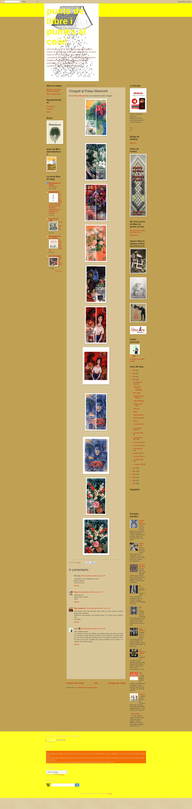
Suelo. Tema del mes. (60, 225)
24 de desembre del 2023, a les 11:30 (93, 576)
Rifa (140, 586)
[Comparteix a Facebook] (92, 563)
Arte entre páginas (55, 256)
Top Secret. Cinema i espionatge (137, 388)
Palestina (136, 409)
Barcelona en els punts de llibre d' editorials (54, 90)
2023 (134, 379)
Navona (135, 421)
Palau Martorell (80, 96)
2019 (134, 477)
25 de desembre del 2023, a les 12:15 (93, 628)
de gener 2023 (138, 464)
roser (76, 628)
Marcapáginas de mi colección (55, 237)
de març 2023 (138, 456)
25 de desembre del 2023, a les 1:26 (98, 608)
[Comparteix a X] (90, 563)
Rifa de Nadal (135, 714)
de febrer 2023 (138, 459)
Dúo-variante (53, 186)
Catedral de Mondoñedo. (60, 262)
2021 (134, 471)
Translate (61, 775)
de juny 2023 (138, 445)
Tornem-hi (142, 694)
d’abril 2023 (138, 453)
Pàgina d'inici (134, 235)
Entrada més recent (75, 683)
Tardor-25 (50, 109)
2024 (134, 376)
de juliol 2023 (138, 442)
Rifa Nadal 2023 (138, 418)
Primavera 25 (51, 106)
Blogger (109, 793)
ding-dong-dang (138, 415)
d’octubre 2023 (138, 433)
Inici (96, 683)
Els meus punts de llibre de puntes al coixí (137, 231)
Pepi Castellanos (80, 608)
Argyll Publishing (138, 401)
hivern (48, 112)
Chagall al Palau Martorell (138, 397)
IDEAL (135, 412)
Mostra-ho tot (58, 271)
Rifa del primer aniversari (142, 522)
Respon (76, 585)
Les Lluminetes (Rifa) (142, 651)
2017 (134, 483)
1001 (140, 673)
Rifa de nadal (141, 544)
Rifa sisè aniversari (142, 565)
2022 (134, 468)
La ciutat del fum (138, 424)
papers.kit (133, 143)
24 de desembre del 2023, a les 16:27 (91, 592)
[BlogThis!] (88, 563)
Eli (131, 131)
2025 (134, 373)
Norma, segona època (54, 94)
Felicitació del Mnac (137, 404)
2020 (134, 474)
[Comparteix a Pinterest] (94, 563)
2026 (134, 370)
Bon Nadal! (137, 393)
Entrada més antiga (116, 683)
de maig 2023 (138, 448)
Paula (76, 592)
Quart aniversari (142, 629)
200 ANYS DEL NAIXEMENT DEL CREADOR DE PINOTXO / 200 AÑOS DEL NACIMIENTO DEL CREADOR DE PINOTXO (55, 203)
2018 (134, 480)
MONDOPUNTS (54, 192)
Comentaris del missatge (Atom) (87, 687)
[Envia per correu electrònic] (86, 563)
